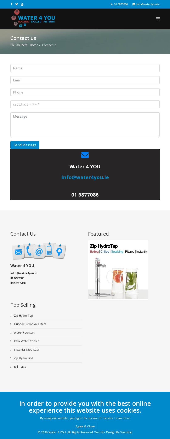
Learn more (122, 418)
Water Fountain (24, 332)
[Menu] (158, 19)
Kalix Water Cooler (26, 341)
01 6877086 (121, 4)
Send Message (24, 145)
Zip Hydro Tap (23, 315)
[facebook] (11, 4)
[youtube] (22, 4)
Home (34, 45)
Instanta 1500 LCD (26, 350)
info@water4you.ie (148, 4)
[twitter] (16, 4)
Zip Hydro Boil (23, 358)
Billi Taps (19, 367)
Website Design (104, 432)
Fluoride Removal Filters (29, 324)
